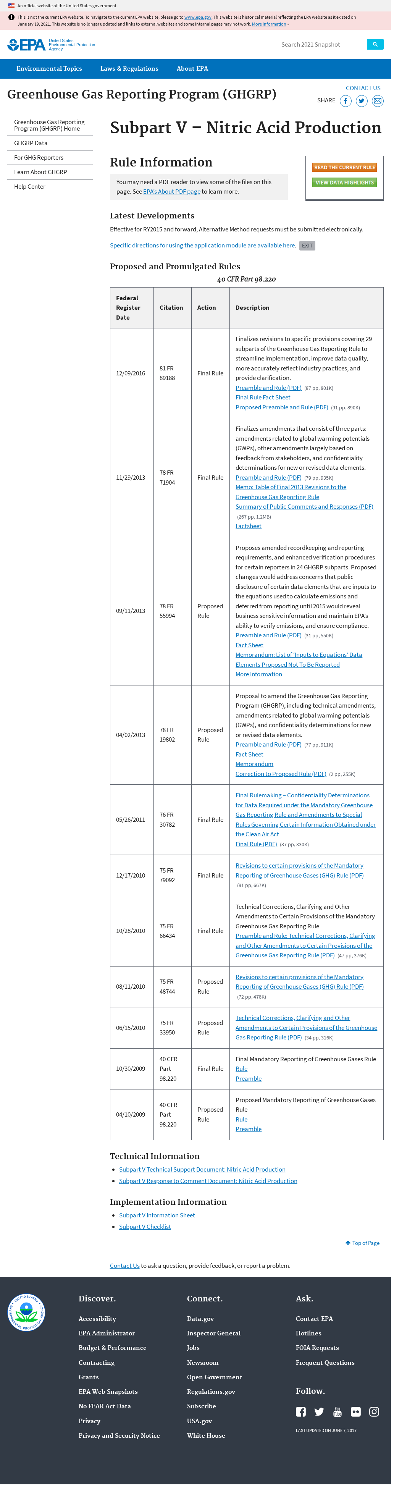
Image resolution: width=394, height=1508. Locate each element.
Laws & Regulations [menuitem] (129, 69)
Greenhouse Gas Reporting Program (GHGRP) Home (49, 125)
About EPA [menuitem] (192, 69)
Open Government (214, 1377)
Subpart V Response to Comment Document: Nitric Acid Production (208, 1181)
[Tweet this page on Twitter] (362, 101)
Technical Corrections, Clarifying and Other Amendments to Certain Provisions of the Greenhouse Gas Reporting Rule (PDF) (306, 1027)
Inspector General (214, 1333)
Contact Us (363, 88)
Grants (89, 1377)
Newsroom (203, 1363)
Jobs (193, 1348)
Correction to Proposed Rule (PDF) (281, 773)
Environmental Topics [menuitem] (49, 69)
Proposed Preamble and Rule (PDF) (282, 407)
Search (375, 44)
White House (206, 1436)
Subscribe (201, 1406)
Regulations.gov (211, 1392)
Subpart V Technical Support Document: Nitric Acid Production (202, 1169)
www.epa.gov (198, 17)
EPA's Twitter (319, 1412)
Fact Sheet (249, 645)
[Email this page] (378, 101)
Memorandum (254, 764)
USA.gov (199, 1421)
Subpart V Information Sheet (157, 1215)
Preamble (249, 1078)
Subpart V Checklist (145, 1226)
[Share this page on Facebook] (346, 101)
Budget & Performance (113, 1348)
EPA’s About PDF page (171, 191)
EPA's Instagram (374, 1412)
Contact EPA (314, 1319)
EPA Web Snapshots (108, 1392)
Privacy (89, 1421)
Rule (241, 1068)
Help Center (29, 186)
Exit (307, 245)
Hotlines (308, 1333)
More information (269, 24)
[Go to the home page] (26, 45)
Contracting (97, 1363)
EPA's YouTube (337, 1412)
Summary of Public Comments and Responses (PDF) (304, 506)
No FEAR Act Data (105, 1406)
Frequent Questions (325, 1363)
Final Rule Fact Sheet (263, 397)
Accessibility (97, 1319)
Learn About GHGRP (40, 172)
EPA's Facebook (301, 1412)
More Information (259, 674)
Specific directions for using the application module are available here (202, 245)
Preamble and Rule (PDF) (269, 387)
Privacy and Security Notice (119, 1436)
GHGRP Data (31, 143)
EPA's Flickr (356, 1412)
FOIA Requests (317, 1348)
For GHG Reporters (38, 157)
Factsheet (249, 526)
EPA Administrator (107, 1333)
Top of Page (365, 1242)
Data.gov (200, 1319)
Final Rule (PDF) (256, 844)
